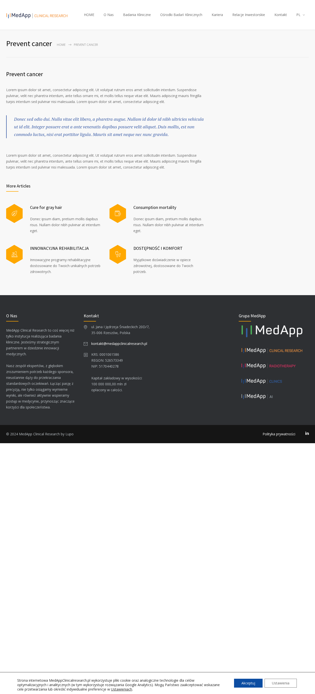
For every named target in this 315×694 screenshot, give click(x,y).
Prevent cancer (24, 74)
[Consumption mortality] (118, 213)
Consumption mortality (154, 207)
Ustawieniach (121, 689)
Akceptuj (248, 683)
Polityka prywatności (279, 434)
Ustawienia (280, 683)
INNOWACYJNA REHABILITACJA (59, 248)
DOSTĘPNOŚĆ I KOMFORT (158, 248)
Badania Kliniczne (137, 14)
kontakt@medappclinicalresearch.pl (119, 343)
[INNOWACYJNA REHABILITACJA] (14, 254)
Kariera (217, 14)
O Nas (109, 14)
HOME (89, 14)
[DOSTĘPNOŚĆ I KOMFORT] (118, 254)
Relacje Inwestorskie (248, 14)
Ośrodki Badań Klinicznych (181, 14)
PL (298, 14)
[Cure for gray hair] (14, 213)
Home (61, 45)
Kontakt (280, 14)
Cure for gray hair (46, 207)
